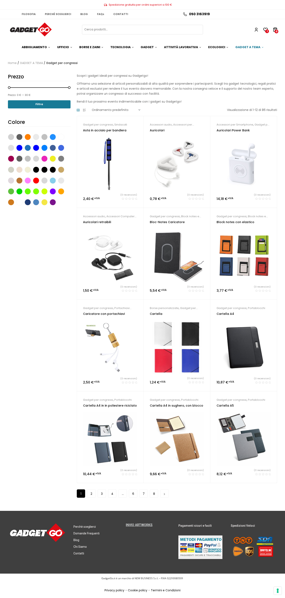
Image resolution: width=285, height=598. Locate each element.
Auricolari (157, 130)
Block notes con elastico (235, 222)
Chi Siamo (80, 546)
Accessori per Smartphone (235, 125)
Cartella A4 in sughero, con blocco (176, 405)
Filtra (39, 104)
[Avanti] (164, 493)
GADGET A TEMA (31, 63)
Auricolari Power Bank (233, 130)
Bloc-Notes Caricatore (167, 222)
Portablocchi (256, 308)
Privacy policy (114, 590)
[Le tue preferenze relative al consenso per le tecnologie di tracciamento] (278, 591)
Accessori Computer (120, 216)
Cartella (156, 314)
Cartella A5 (225, 405)
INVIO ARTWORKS (139, 525)
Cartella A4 (225, 314)
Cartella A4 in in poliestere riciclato (110, 405)
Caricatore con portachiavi (104, 314)
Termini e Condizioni (165, 590)
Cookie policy (137, 590)
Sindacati (120, 125)
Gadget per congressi (98, 125)
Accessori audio (161, 125)
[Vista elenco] (84, 110)
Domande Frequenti (86, 533)
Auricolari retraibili (97, 222)
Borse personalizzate (164, 308)
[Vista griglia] (78, 110)
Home (12, 63)
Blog (76, 540)
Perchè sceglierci (84, 526)
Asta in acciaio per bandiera (104, 130)
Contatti (78, 553)
